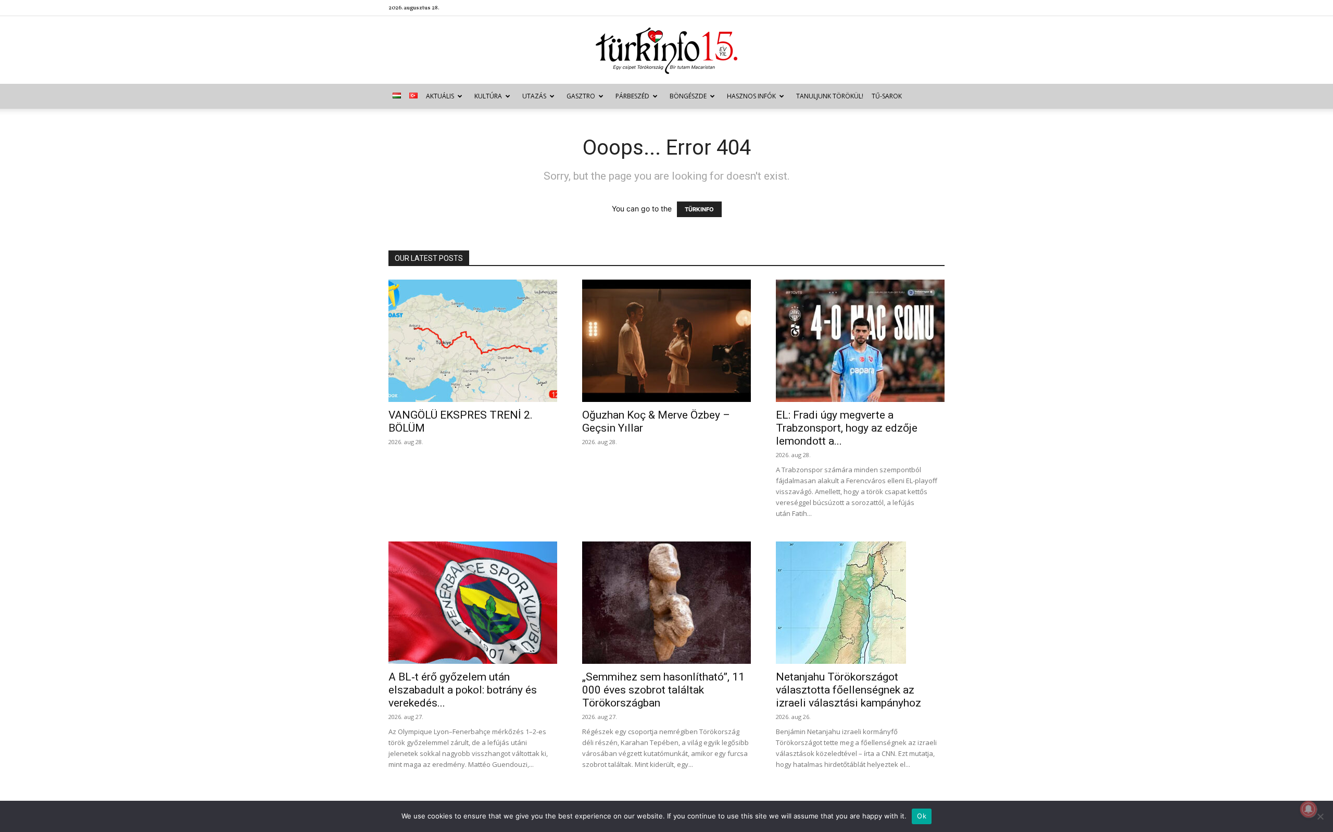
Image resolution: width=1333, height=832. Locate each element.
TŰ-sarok (887, 96)
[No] (1320, 816)
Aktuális (440, 96)
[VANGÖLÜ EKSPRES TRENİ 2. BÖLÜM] (472, 341)
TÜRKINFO (699, 209)
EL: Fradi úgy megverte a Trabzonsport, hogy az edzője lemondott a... (846, 428)
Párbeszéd (632, 96)
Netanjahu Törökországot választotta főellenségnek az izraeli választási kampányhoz (848, 690)
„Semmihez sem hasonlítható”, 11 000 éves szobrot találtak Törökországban (663, 690)
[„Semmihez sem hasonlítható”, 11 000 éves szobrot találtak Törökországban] (666, 602)
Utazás (534, 96)
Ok (921, 816)
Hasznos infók (751, 96)
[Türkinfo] (666, 51)
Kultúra (488, 96)
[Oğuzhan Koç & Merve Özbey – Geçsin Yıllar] (666, 341)
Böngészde (688, 96)
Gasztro (581, 96)
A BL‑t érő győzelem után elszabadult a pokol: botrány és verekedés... (462, 690)
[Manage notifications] (1308, 809)
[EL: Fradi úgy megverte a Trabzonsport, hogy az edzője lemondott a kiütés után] (860, 341)
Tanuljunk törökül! (829, 96)
